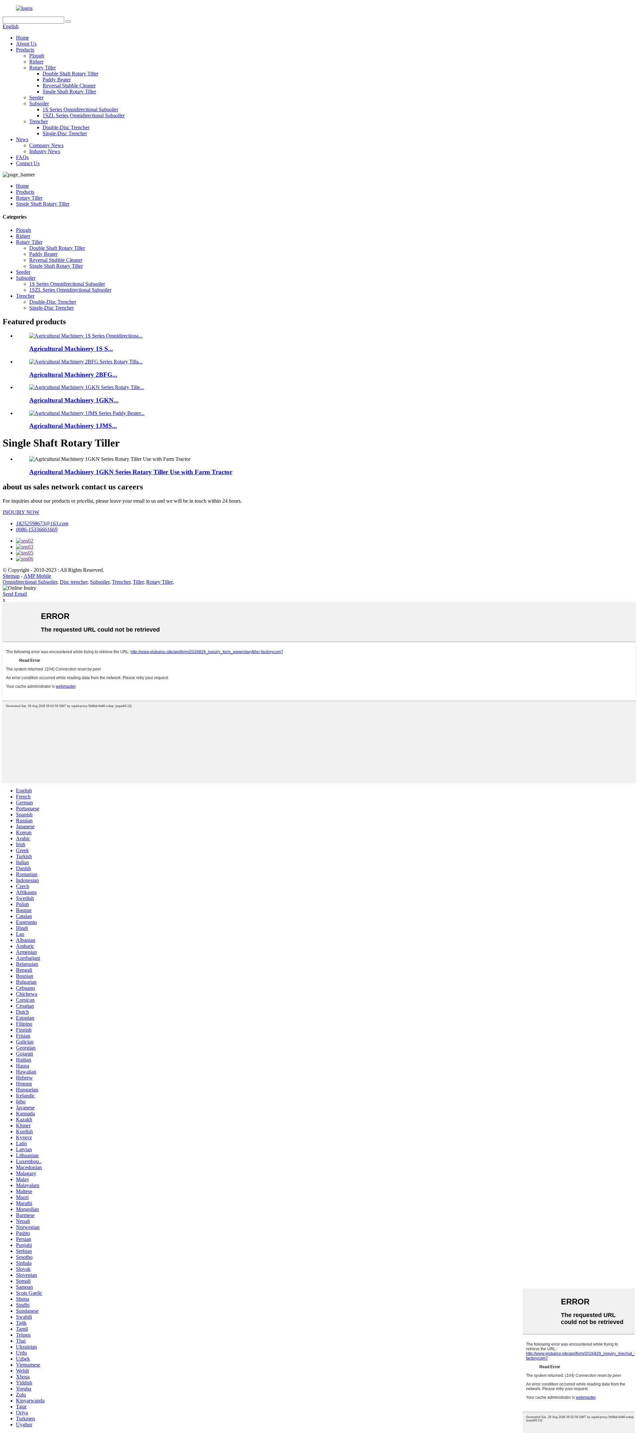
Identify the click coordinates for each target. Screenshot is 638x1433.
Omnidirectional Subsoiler (30, 582)
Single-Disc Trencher (65, 133)
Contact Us (28, 163)
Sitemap (11, 576)
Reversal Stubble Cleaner (69, 85)
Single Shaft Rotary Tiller (69, 91)
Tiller (138, 582)
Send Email (15, 594)
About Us (26, 44)
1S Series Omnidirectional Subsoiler (80, 109)
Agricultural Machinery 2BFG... (73, 374)
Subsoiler (39, 103)
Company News (46, 145)
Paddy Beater (57, 79)
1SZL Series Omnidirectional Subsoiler (84, 115)
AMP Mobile (37, 576)
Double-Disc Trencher (66, 127)
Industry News (44, 151)
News (22, 139)
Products (25, 49)
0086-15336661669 (36, 529)
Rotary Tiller (42, 67)
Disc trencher (73, 582)
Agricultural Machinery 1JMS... (73, 425)
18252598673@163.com (42, 523)
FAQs (22, 157)
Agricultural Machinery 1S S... (71, 348)
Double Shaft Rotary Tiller (70, 73)
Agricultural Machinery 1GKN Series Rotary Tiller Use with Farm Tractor (130, 471)
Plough (36, 55)
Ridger (36, 61)
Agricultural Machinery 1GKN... (74, 400)
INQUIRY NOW (21, 512)
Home (22, 38)
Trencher (38, 121)
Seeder (36, 97)
